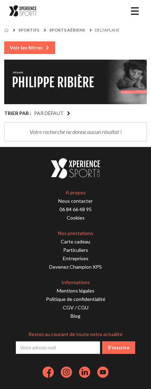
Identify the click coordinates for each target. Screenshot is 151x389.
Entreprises (75, 258)
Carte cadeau (75, 241)
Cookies (76, 218)
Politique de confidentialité (75, 299)
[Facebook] (48, 372)
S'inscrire (119, 347)
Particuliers (75, 250)
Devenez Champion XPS (75, 267)
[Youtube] (103, 372)
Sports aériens (67, 30)
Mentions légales (75, 291)
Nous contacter (75, 201)
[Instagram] (66, 372)
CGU (83, 307)
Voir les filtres (26, 48)
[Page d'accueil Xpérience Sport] (23, 11)
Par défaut (49, 113)
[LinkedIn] (84, 372)
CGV (68, 307)
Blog (75, 316)
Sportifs (28, 30)
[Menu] (135, 11)
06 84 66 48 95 (75, 209)
